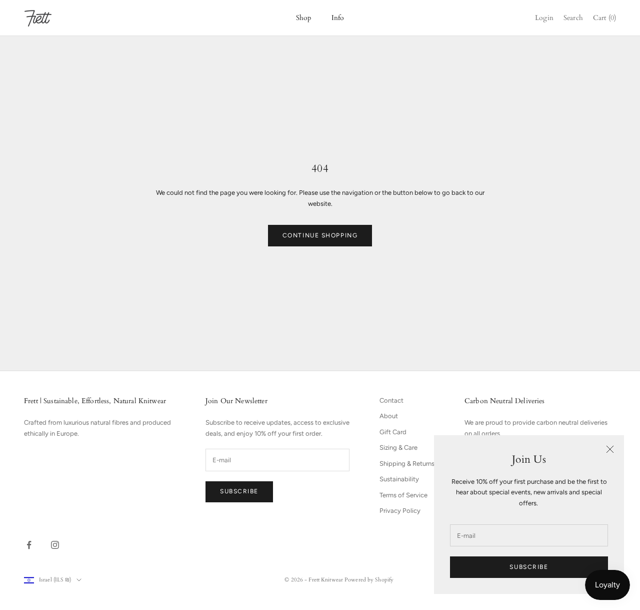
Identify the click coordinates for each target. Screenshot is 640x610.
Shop (304, 18)
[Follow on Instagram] (55, 545)
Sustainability (399, 479)
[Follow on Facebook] (29, 545)
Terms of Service (404, 495)
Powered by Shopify (369, 579)
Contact (392, 400)
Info (338, 18)
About (389, 416)
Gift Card (393, 432)
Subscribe (529, 566)
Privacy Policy (400, 510)
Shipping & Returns (407, 463)
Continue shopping (320, 235)
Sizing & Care (399, 447)
